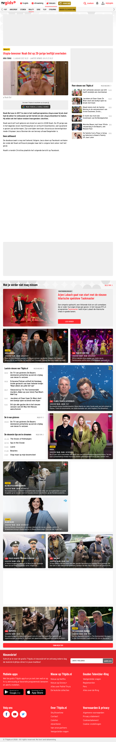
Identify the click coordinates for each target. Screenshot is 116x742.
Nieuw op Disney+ (59, 683)
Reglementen (89, 683)
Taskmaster (73, 309)
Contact (54, 716)
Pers (85, 686)
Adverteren (56, 724)
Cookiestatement (91, 720)
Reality (31, 9)
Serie (38, 9)
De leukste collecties (60, 690)
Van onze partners (59, 728)
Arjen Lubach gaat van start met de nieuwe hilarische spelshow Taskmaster (82, 296)
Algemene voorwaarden (93, 713)
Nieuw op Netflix (58, 679)
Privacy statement (91, 716)
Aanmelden (108, 661)
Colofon (54, 720)
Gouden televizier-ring (67, 9)
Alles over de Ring (91, 690)
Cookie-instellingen (92, 724)
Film (44, 9)
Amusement (13, 9)
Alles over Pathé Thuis (61, 686)
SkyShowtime (57, 713)
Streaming (52, 9)
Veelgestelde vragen (92, 679)
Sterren (23, 9)
